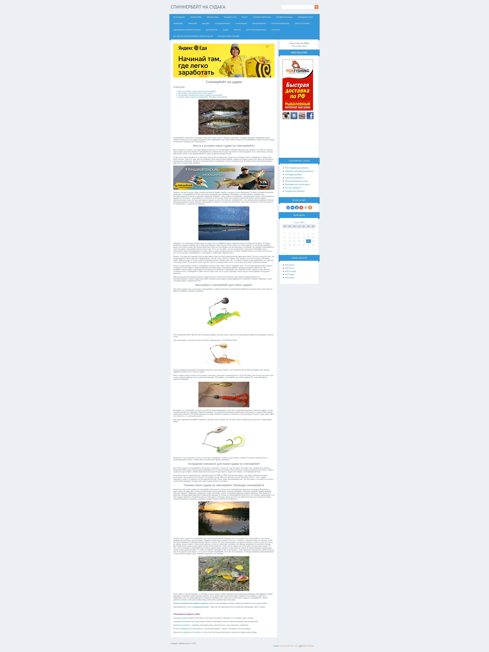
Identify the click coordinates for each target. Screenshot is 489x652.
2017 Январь (290, 274)
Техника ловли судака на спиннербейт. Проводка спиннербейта (202, 97)
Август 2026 (299, 222)
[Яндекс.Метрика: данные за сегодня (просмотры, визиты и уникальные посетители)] (306, 646)
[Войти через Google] (306, 208)
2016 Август (289, 268)
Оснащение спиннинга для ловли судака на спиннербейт (200, 95)
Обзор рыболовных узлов (296, 181)
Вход (305, 46)
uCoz (297, 646)
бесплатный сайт (286, 646)
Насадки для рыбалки (181, 625)
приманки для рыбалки (192, 632)
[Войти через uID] (288, 207)
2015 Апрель (290, 265)
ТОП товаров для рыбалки (296, 168)
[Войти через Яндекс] (301, 207)
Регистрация (296, 46)
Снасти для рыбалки (294, 178)
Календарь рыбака (180, 618)
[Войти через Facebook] (297, 207)
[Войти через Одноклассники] (310, 207)
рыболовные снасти (188, 621)
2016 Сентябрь (290, 271)
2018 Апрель (290, 278)
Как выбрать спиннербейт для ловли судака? (195, 93)
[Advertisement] (299, 140)
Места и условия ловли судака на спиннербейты (197, 91)
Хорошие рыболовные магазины (299, 171)
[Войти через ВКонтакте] (292, 207)
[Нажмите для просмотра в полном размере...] (223, 134)
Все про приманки (293, 188)
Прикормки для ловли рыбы (297, 184)
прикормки (184, 629)
